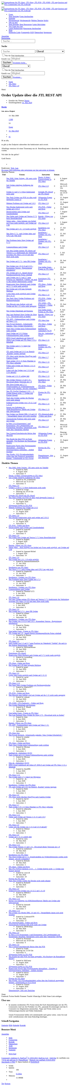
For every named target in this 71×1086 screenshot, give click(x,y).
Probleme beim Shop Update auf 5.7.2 (24, 579)
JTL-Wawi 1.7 (43, 357)
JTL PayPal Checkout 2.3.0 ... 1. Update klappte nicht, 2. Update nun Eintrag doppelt (20, 393)
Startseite (4, 1025)
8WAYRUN (35, 1062)
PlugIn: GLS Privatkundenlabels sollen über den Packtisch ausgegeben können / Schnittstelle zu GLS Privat (20, 456)
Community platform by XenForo (24, 1058)
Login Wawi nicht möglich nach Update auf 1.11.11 (28, 675)
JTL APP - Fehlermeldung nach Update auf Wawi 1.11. (29, 725)
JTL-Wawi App (43, 320)
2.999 (11, 119)
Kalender (16, 1025)
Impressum (13, 1048)
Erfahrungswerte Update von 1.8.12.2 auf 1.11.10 (27, 891)
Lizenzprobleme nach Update (16, 247)
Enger (11, 127)
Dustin (26, 101)
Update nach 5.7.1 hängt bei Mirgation (25, 777)
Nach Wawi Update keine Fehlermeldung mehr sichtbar (29, 745)
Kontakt (23, 1025)
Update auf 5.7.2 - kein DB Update (21, 261)
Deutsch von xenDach (42, 1060)
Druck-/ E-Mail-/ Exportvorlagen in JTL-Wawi (44, 179)
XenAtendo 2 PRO (8, 1062)
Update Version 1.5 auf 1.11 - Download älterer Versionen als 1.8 (19, 381)
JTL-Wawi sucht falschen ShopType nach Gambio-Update (30, 797)
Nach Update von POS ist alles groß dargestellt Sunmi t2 (31, 498)
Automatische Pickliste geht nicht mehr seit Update (27, 925)
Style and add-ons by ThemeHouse (15, 1060)
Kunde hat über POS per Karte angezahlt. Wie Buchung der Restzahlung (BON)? (21, 441)
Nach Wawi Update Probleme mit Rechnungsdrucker (29, 685)
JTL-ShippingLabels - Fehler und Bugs (45, 415)
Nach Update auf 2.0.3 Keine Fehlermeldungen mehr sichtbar (17, 334)
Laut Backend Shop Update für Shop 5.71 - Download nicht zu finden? (21, 315)
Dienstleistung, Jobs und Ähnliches (45, 456)
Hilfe (10, 1025)
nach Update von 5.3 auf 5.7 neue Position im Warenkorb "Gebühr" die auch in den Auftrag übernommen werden (21, 279)
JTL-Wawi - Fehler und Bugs (45, 325)
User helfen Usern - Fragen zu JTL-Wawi (45, 268)
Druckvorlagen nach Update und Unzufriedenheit (26, 527)
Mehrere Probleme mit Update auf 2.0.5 (21, 203)
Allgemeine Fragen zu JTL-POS (45, 198)
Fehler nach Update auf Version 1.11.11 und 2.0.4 (27, 817)
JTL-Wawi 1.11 (44, 295)
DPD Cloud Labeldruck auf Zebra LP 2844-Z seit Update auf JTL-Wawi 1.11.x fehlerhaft (21, 340)
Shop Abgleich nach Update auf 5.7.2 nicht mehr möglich (21, 285)
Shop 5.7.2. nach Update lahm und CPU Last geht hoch (21, 235)
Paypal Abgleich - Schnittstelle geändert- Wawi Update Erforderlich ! (19, 325)
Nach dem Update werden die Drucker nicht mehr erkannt (29, 881)
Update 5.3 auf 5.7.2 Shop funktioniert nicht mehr (27, 488)
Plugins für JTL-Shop (17, 879)
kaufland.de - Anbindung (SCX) (45, 330)
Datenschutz (13, 1044)
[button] (2, 7)
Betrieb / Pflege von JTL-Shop (20, 545)
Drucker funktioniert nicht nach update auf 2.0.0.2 (19, 208)
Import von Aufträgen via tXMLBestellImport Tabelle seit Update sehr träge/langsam (20, 409)
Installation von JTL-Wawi (44, 229)
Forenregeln (13, 1040)
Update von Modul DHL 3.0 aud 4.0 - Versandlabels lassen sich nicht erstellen (21, 415)
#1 (10, 137)
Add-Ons (53, 1058)
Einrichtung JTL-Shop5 (17, 653)
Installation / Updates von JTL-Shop (44, 234)
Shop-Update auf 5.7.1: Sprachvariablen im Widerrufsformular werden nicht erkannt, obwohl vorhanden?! (21, 387)
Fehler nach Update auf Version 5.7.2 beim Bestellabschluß (21, 217)
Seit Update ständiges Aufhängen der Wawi (24, 478)
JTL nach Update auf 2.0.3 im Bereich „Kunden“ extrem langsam (20, 353)
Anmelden (5, 1034)
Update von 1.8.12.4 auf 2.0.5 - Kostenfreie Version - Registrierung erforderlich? (19, 268)
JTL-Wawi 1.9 (43, 274)
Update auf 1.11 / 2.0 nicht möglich (21, 229)
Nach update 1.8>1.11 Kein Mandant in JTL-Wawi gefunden (31, 807)
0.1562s (19, 1074)
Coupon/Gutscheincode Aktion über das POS (27, 947)
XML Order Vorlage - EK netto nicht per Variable (28, 468)
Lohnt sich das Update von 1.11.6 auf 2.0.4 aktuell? (28, 827)
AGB (11, 1046)
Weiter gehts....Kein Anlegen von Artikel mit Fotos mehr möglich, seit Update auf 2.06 (21, 223)
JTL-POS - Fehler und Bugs (44, 208)
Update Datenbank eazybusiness (19, 311)
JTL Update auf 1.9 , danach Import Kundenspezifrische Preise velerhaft (19, 274)
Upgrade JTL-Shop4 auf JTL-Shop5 (45, 193)
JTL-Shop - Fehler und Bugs (45, 285)
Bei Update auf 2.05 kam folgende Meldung (25, 665)
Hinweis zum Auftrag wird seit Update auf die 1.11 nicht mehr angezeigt (21, 305)
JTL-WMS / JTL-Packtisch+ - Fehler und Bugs (45, 305)
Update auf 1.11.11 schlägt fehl (17, 376)
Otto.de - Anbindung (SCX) (19, 763)
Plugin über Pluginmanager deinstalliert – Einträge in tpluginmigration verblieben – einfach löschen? (21, 449)
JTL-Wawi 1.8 (43, 247)
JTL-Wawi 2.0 (43, 186)
